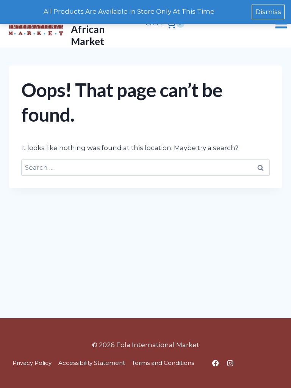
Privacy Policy (32, 362)
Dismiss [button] (268, 12)
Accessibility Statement (91, 362)
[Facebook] (215, 363)
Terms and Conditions (163, 362)
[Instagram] (230, 363)
